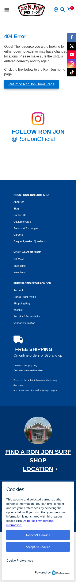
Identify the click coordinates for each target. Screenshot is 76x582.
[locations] (56, 9)
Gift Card (19, 259)
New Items (20, 272)
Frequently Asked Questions (30, 241)
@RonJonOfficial (33, 139)
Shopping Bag (22, 303)
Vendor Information (24, 323)
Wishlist (18, 309)
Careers (18, 234)
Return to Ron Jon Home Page (31, 84)
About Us (19, 202)
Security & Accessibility (27, 316)
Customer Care (22, 221)
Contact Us (20, 215)
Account (18, 290)
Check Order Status (25, 296)
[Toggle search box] (62, 9)
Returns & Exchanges (26, 228)
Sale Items (20, 265)
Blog (16, 208)
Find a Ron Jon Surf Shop (38, 460)
